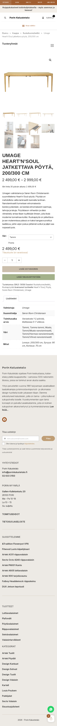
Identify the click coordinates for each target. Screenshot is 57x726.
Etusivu (5, 33)
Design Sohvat (9, 669)
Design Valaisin (10, 680)
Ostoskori (6, 2)
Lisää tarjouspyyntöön (28, 277)
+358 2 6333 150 (51, 2)
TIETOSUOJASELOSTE (13, 521)
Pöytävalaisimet (10, 623)
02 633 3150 (8, 475)
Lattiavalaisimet (10, 613)
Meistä (40, 2)
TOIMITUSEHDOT (11, 514)
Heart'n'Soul (39, 287)
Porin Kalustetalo (20, 17)
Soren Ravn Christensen (13, 290)
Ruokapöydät (8, 287)
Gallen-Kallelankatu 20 (13, 491)
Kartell (5, 685)
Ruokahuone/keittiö (31, 33)
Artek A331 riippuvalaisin (15, 554)
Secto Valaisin (9, 701)
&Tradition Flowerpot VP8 (15, 543)
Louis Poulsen (9, 690)
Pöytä (48, 287)
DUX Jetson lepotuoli (13, 586)
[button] (50, 60)
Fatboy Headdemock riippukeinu (19, 581)
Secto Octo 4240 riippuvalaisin (18, 559)
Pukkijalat (7, 696)
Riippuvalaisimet (10, 629)
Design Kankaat (10, 663)
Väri (4, 236)
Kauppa (15, 33)
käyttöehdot (29, 443)
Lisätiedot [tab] (11, 298)
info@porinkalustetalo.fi (14, 472)
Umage (28, 290)
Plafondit (6, 618)
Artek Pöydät (9, 658)
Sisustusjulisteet (10, 706)
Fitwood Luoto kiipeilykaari (16, 549)
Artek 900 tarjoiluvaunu (14, 576)
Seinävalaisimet (10, 634)
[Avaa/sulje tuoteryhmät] (52, 45)
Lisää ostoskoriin (28, 269)
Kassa (17, 2)
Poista (11, 243)
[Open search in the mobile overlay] (5, 18)
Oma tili (28, 2)
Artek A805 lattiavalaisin (15, 570)
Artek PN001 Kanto (12, 565)
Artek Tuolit (8, 653)
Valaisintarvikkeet (11, 639)
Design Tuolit (9, 674)
